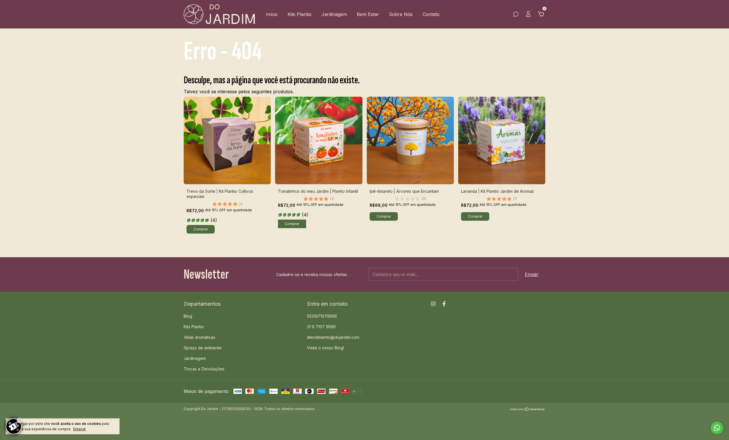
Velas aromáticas (199, 337)
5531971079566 (322, 316)
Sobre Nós (401, 14)
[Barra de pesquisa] (515, 14)
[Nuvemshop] (527, 409)
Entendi (79, 429)
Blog (188, 316)
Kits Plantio (300, 14)
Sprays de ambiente (203, 347)
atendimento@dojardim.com (333, 337)
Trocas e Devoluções (204, 368)
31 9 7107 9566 (321, 326)
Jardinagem (334, 14)
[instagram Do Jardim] (433, 304)
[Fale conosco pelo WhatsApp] (716, 427)
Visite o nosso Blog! (325, 347)
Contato (431, 14)
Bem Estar (368, 14)
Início (272, 14)
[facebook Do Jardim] (444, 304)
